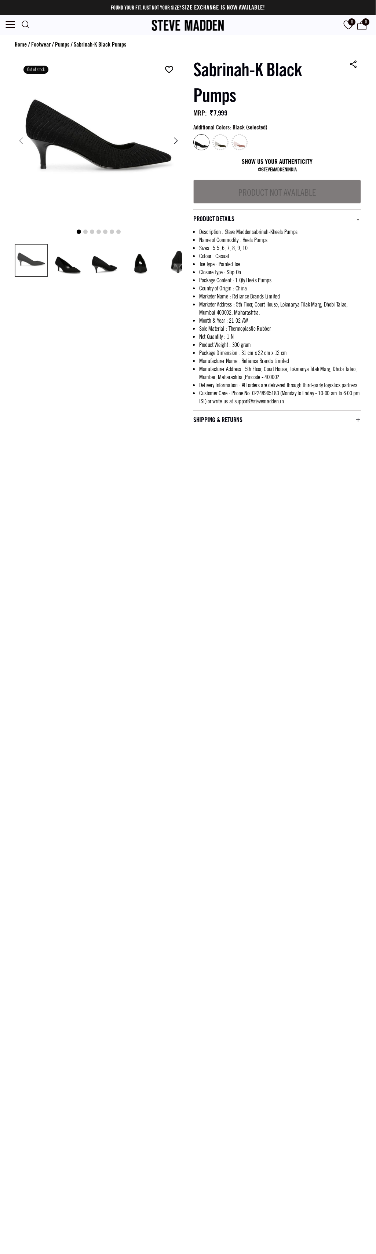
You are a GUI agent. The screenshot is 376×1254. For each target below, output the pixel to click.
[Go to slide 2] (85, 232)
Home (21, 44)
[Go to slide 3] (92, 232)
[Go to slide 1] (79, 232)
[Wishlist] (169, 70)
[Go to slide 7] (118, 232)
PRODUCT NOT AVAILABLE (277, 192)
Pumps (62, 44)
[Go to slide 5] (105, 232)
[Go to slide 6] (112, 232)
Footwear (41, 44)
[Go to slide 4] (98, 232)
